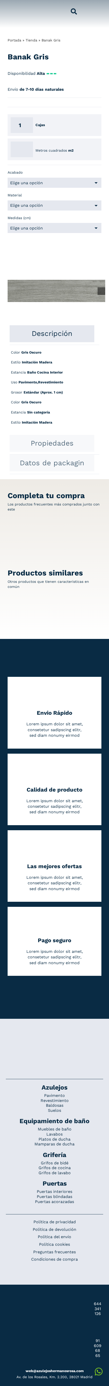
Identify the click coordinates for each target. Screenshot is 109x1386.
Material (15, 195)
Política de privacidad (54, 1221)
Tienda (31, 40)
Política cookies (54, 1244)
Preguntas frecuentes (54, 1252)
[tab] (52, 333)
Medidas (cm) (19, 218)
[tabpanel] (54, 390)
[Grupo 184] (13, 7)
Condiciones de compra (54, 1259)
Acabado (15, 172)
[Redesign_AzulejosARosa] (54, 1036)
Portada (14, 40)
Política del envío (54, 1236)
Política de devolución (54, 1229)
